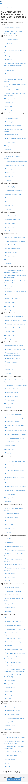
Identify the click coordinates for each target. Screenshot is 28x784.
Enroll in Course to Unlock (14, 779)
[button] (1, 1)
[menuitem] (1, 3)
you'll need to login (20, 777)
